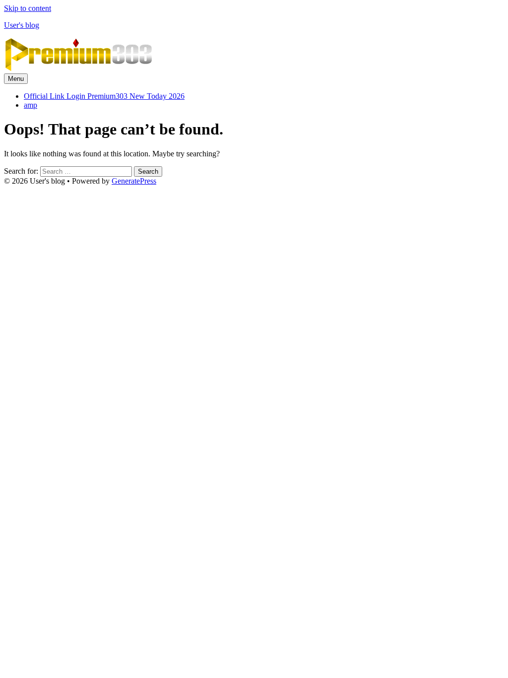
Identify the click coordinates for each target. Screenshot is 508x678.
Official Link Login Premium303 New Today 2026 (104, 96)
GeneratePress (134, 181)
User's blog (21, 25)
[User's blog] (78, 69)
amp (30, 105)
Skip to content (27, 8)
